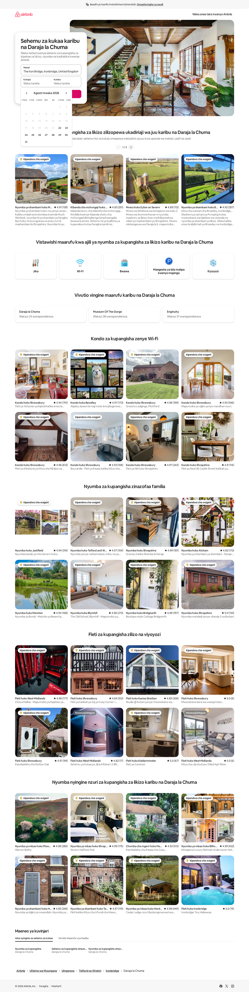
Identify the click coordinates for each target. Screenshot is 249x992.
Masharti (56, 986)
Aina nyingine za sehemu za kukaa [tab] (34, 938)
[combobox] (51, 71)
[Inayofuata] (131, 147)
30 (66, 134)
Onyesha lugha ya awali (150, 4)
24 (26, 134)
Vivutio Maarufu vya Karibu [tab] (73, 938)
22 (59, 127)
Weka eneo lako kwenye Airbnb (212, 14)
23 (66, 127)
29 (59, 134)
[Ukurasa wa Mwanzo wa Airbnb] (24, 14)
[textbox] (35, 83)
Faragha (43, 986)
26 (39, 134)
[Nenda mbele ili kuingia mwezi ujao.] (66, 93)
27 (46, 134)
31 (26, 142)
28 (53, 134)
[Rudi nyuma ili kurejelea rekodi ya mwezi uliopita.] (27, 93)
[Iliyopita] (118, 147)
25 (32, 134)
